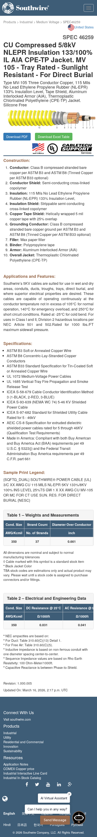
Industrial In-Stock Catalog (22, 777)
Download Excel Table (53, 136)
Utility (7, 737)
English (9, 813)
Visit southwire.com (17, 719)
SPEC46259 (71, 22)
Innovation (10, 746)
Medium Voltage (47, 22)
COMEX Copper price (18, 768)
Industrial (26, 22)
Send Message (55, 820)
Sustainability (12, 751)
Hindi (7, 824)
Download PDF (17, 136)
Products (9, 22)
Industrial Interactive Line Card (25, 773)
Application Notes (15, 764)
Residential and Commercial (23, 742)
